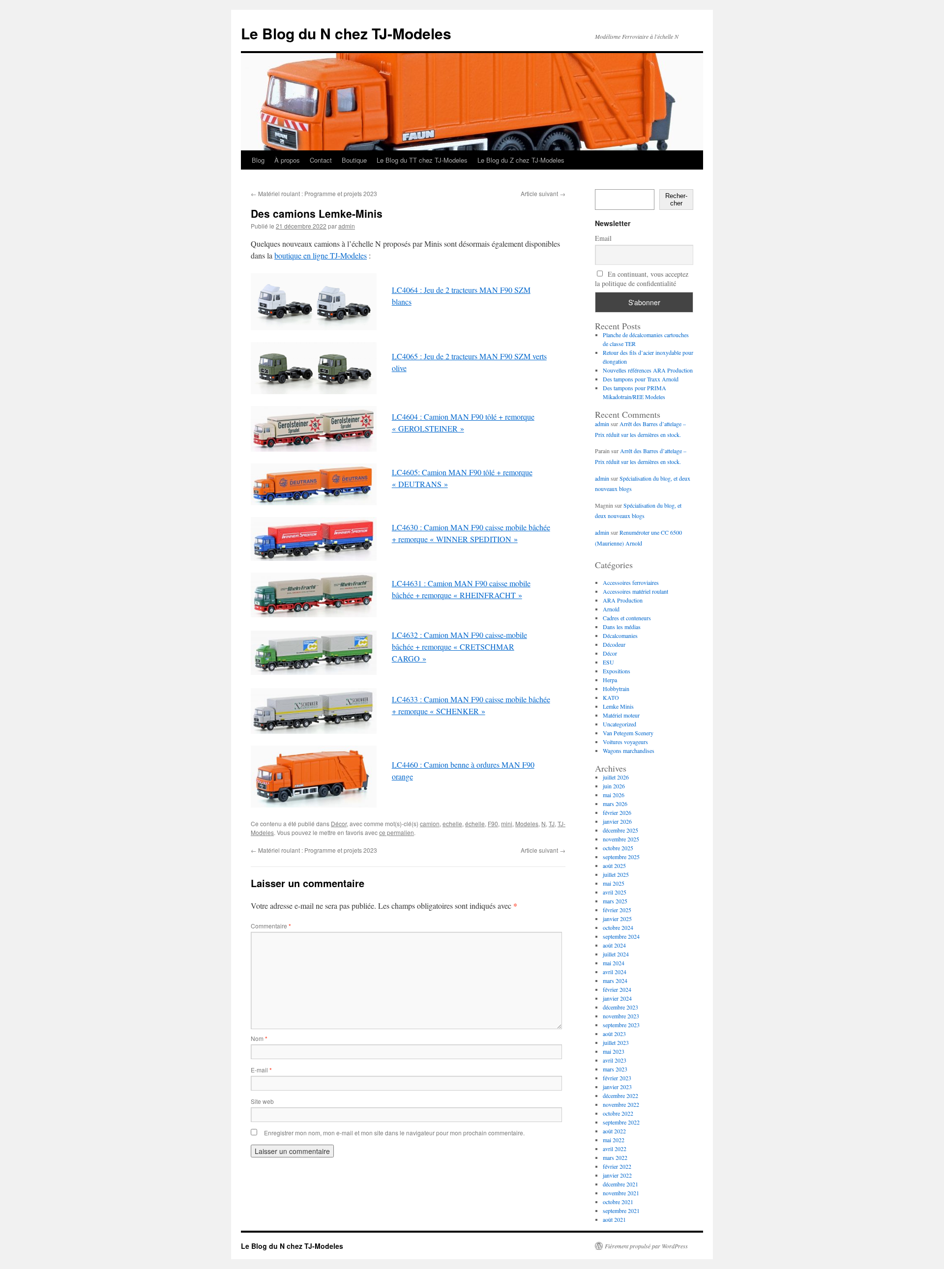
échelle (475, 823)
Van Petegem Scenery (628, 733)
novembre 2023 (621, 1016)
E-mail (261, 1070)
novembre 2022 (621, 1104)
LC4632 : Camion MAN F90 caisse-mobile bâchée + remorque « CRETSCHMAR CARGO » (459, 646)
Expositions (616, 671)
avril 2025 (614, 892)
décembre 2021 (620, 1184)
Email (603, 238)
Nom (259, 1038)
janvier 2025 (617, 919)
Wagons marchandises (628, 750)
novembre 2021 (621, 1193)
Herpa (610, 680)
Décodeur (614, 644)
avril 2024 (614, 972)
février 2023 (617, 1078)
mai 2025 (613, 883)
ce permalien (396, 832)
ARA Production (623, 600)
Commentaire (271, 926)
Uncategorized (619, 724)
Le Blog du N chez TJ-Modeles (346, 33)
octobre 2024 (618, 927)
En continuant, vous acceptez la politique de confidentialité (641, 278)
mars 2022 (615, 1157)
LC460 (403, 416)
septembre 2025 (621, 857)
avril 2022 (614, 1149)
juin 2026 (614, 786)
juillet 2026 (616, 777)
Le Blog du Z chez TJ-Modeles (520, 160)
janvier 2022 (617, 1175)
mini (506, 823)
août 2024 (614, 945)
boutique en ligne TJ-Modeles (320, 255)
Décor (339, 823)
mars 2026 (615, 804)
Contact (321, 160)
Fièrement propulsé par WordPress (646, 1246)
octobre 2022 (618, 1113)
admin (346, 226)
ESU (608, 662)
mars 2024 (615, 980)
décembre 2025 (620, 830)
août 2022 (614, 1131)
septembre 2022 (621, 1122)
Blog (258, 160)
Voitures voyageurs (625, 742)
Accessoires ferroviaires (631, 582)
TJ (552, 823)
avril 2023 (614, 1060)
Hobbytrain (616, 688)
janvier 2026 (617, 821)
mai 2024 (613, 963)
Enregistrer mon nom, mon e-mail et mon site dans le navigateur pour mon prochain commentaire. (394, 1132)
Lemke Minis (618, 706)
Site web (262, 1101)
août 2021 (614, 1219)
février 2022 (617, 1166)
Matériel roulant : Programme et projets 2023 (314, 193)
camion (430, 823)
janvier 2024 (617, 998)
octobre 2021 (618, 1202)
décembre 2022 (620, 1095)
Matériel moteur (621, 715)
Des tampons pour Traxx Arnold (640, 379)
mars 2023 (615, 1069)
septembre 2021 (621, 1210)
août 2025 (614, 865)
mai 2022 (613, 1140)
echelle (452, 823)
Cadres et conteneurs (627, 618)
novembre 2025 (621, 839)
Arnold (611, 609)
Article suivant (543, 193)
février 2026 (617, 812)
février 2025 (617, 910)
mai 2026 (613, 795)
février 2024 (617, 989)
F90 (493, 823)
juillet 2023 (616, 1042)
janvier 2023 (617, 1087)
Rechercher (676, 199)
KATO (611, 697)
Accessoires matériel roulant (635, 591)
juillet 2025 (616, 874)
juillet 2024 (616, 954)
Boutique (354, 160)
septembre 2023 (621, 1025)
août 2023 (614, 1034)
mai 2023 (613, 1051)
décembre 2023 (620, 1007)
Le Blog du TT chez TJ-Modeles (422, 160)
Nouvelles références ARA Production (648, 370)
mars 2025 (615, 901)
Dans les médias (622, 627)
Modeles (526, 823)
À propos (287, 160)
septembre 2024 (621, 936)
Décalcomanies (620, 635)
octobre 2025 (618, 848)
